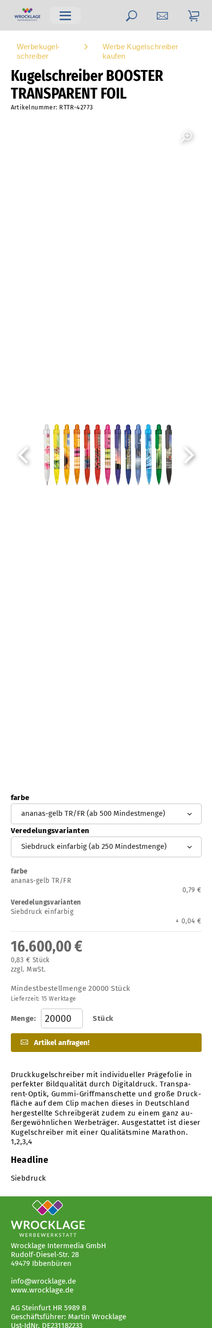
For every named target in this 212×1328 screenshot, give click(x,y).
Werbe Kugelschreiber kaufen (140, 51)
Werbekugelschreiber (38, 51)
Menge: (62, 1018)
